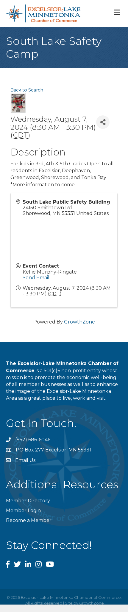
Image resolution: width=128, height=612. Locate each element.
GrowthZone (79, 322)
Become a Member (28, 520)
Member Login (23, 510)
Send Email (36, 277)
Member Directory (28, 500)
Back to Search (26, 90)
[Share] (103, 122)
